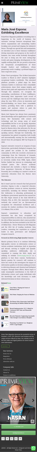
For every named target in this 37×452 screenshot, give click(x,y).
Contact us (6, 370)
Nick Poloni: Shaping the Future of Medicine (22, 294)
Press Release (7, 359)
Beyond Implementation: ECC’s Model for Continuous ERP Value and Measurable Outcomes (21, 310)
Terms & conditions (9, 375)
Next (32, 400)
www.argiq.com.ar (24, 256)
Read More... (5, 346)
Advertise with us (8, 361)
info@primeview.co (18, 433)
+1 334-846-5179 (18, 426)
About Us (6, 372)
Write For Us (7, 354)
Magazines (6, 356)
